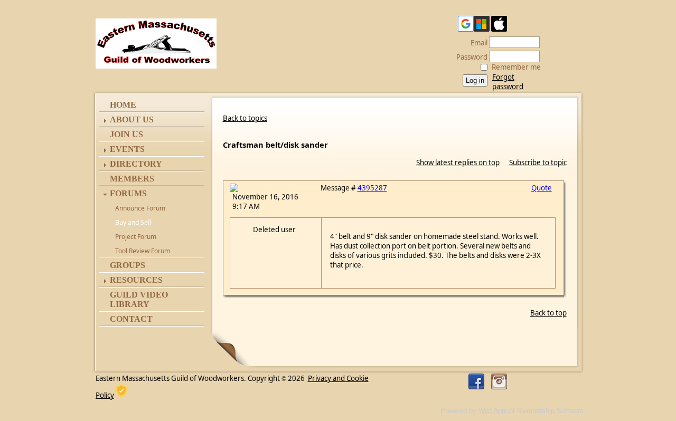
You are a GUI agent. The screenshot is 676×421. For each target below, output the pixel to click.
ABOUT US (132, 119)
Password (469, 57)
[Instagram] (499, 381)
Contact (131, 318)
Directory (136, 163)
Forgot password (507, 81)
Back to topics (245, 118)
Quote (541, 188)
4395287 (372, 188)
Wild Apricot (496, 411)
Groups (127, 265)
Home (123, 104)
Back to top (548, 313)
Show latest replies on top (458, 162)
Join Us (126, 134)
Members (132, 178)
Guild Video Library (139, 299)
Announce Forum (140, 208)
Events (127, 149)
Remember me (516, 67)
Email (476, 42)
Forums (128, 193)
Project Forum (135, 236)
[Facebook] (476, 381)
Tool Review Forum (142, 250)
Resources (136, 279)
